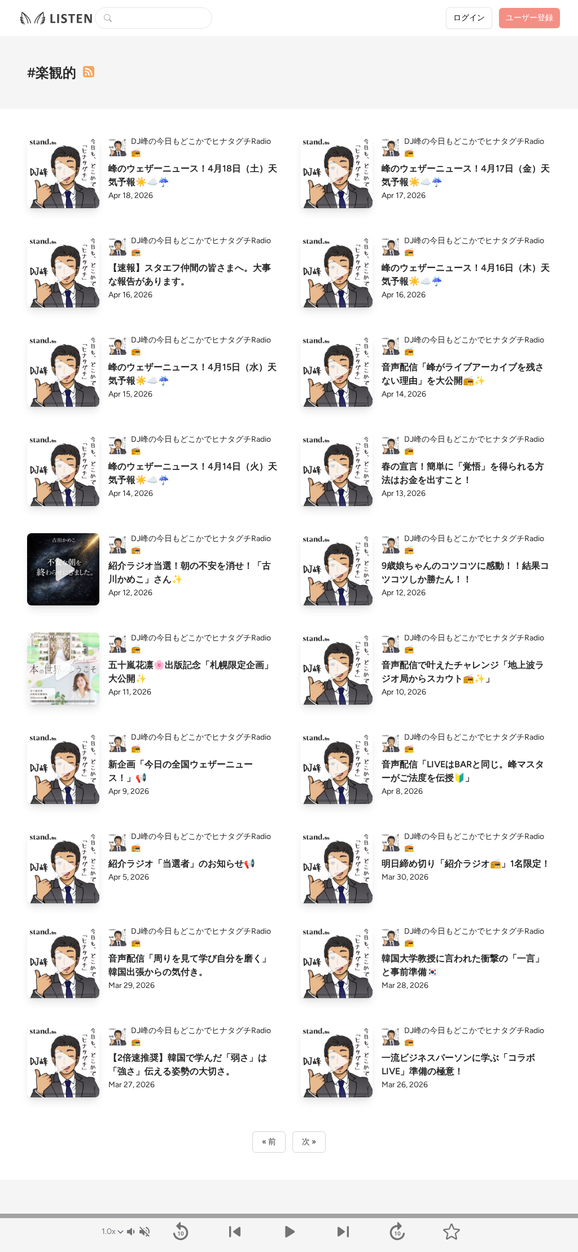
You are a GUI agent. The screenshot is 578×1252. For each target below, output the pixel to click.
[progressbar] (289, 1216)
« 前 (269, 1141)
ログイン (469, 18)
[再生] (63, 172)
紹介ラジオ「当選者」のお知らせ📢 (181, 863)
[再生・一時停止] (289, 1231)
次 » (309, 1141)
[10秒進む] (397, 1231)
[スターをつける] (451, 1231)
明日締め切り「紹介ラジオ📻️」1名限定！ (466, 863)
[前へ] (235, 1231)
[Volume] (137, 1231)
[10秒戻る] (181, 1231)
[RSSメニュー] (88, 71)
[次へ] (343, 1231)
